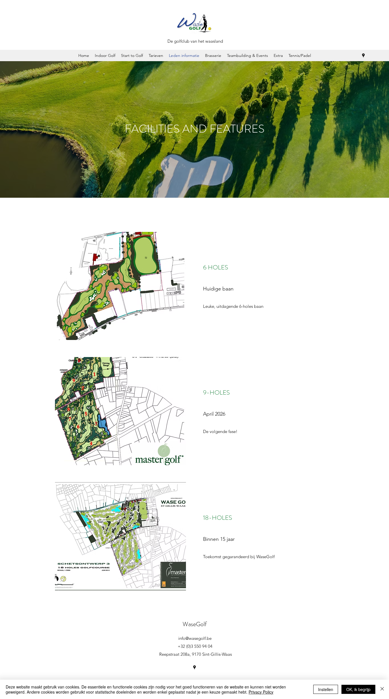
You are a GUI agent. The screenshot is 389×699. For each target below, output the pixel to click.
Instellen (325, 689)
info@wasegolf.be (195, 638)
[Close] (382, 689)
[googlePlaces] (363, 55)
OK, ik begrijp (358, 689)
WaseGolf (195, 624)
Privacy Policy (261, 692)
